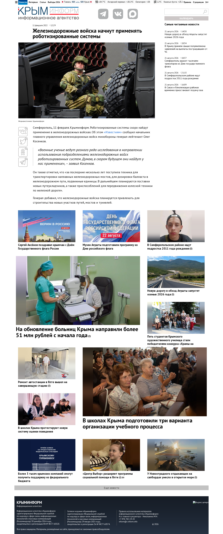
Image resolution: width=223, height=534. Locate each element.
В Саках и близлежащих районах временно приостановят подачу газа (184, 89)
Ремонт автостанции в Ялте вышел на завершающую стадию (42, 383)
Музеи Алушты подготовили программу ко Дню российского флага (110, 246)
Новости (23, 2)
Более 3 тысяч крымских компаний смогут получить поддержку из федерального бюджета (45, 477)
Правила (187, 2)
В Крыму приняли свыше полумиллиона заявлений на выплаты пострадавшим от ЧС (186, 48)
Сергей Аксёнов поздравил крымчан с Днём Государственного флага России (46, 246)
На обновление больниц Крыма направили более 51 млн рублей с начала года (77, 332)
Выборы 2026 (54, 2)
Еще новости (111, 488)
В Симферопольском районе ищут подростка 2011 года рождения (182, 77)
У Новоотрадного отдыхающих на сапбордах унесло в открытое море (170, 475)
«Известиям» (113, 132)
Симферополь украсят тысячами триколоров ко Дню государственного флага (185, 63)
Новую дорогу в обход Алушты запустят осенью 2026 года (186, 36)
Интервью (33, 2)
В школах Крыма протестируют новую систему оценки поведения (43, 429)
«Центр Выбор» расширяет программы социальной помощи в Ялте (108, 475)
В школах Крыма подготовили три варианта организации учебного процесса (137, 423)
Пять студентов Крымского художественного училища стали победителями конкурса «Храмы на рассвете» (170, 342)
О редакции (198, 2)
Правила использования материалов (135, 511)
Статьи (43, 2)
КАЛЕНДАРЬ (186, 18)
